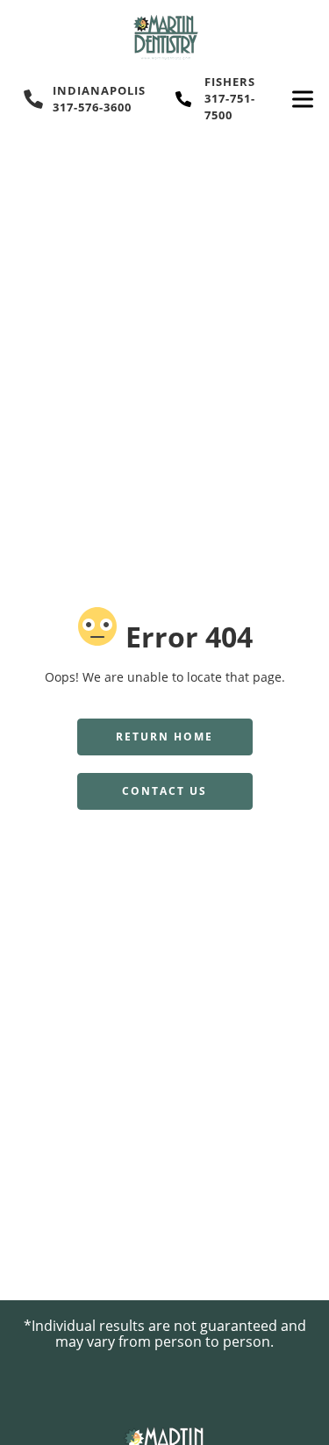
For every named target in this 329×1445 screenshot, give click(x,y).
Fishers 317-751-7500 (229, 98)
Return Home (164, 736)
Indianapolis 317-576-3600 (99, 98)
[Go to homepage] (165, 37)
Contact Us (164, 790)
